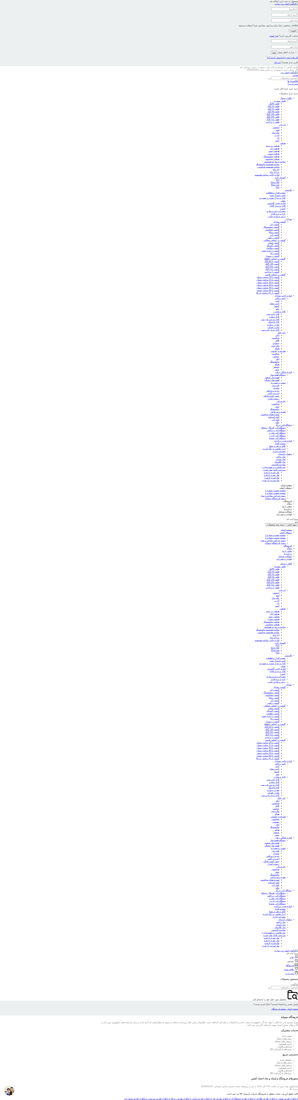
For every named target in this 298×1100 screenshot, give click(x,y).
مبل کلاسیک (280, 462)
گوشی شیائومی (272, 230)
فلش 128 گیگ (272, 114)
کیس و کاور (280, 298)
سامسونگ (274, 362)
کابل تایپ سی (272, 314)
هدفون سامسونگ (271, 156)
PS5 (277, 180)
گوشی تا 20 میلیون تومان (268, 277)
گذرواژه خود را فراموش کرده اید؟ (282, 58)
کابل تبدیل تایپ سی (270, 330)
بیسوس (276, 343)
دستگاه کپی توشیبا (277, 438)
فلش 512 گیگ (272, 119)
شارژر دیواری (273, 325)
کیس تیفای (274, 303)
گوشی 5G (274, 253)
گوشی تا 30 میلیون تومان (268, 282)
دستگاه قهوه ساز (278, 375)
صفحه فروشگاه (279, 1009)
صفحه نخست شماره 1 (275, 490)
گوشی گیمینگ (273, 245)
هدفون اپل (274, 148)
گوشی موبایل (279, 222)
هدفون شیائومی (272, 159)
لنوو (277, 130)
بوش (277, 406)
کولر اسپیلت (273, 417)
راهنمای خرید (286, 1060)
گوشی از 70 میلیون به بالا (267, 293)
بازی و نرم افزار (278, 214)
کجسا (276, 306)
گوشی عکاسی (272, 248)
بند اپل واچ (274, 172)
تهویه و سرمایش (278, 412)
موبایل (289, 219)
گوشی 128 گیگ (272, 264)
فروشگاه (288, 501)
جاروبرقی (281, 401)
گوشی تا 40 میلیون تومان (268, 285)
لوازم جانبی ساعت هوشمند (267, 175)
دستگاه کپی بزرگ (284, 425)
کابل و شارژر (279, 311)
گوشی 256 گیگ (272, 266)
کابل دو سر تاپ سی (270, 319)
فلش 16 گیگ (273, 106)
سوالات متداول (285, 511)
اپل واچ (276, 169)
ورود (274, 52)
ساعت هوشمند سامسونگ (267, 164)
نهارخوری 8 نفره (271, 478)
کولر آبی (275, 420)
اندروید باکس (273, 393)
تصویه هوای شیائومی (269, 414)
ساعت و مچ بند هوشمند (275, 162)
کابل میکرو (274, 317)
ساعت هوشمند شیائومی (268, 167)
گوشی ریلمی (273, 237)
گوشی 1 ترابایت (272, 272)
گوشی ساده (273, 243)
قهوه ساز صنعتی (271, 377)
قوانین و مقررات (284, 514)
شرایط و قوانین (284, 1046)
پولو (277, 309)
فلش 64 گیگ (273, 111)
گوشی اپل (274, 224)
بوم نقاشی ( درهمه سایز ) (274, 467)
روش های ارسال (284, 1038)
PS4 (277, 187)
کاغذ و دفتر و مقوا (277, 446)
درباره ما (288, 509)
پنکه (277, 422)
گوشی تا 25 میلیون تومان (268, 280)
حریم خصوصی (285, 1044)
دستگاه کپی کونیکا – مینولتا (273, 427)
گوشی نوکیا (274, 232)
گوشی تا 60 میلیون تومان (268, 290)
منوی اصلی (292, 525)
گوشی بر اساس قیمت (275, 274)
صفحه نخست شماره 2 (275, 493)
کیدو (277, 301)
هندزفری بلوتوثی (278, 351)
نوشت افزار (280, 443)
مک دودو (275, 346)
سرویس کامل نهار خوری (274, 470)
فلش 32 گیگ (273, 109)
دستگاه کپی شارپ (277, 433)
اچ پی (276, 135)
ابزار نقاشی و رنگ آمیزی (274, 449)
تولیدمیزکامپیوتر (278, 464)
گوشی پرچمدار (272, 256)
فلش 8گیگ (274, 103)
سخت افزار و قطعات (276, 193)
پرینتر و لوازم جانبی (277, 216)
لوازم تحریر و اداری (283, 441)
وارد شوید (273, 36)
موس (283, 201)
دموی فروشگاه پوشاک (275, 498)
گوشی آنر (274, 235)
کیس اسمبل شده (278, 195)
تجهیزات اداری (279, 451)
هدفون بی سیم (272, 146)
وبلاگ (289, 504)
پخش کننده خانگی (271, 396)
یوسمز (276, 367)
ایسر (277, 140)
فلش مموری (280, 101)
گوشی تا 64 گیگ (271, 261)
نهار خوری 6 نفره (271, 475)
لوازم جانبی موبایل (283, 296)
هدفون (283, 143)
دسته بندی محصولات (275, 525)
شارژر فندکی (273, 327)
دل (278, 138)
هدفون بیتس (273, 151)
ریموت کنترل (273, 398)
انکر (277, 335)
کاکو (277, 340)
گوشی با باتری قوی (270, 251)
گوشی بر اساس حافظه (275, 259)
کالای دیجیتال (286, 98)
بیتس (277, 369)
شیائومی (275, 338)
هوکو (277, 348)
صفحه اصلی (286, 485)
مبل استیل (281, 459)
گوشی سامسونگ (271, 227)
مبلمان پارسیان (285, 454)
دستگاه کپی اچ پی (277, 435)
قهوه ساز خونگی (271, 380)
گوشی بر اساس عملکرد (275, 240)
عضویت (293, 30)
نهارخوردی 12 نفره (270, 480)
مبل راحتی (281, 457)
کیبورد (283, 208)
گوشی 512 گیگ (272, 269)
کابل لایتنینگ (273, 322)
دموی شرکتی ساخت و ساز (273, 496)
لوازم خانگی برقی (283, 372)
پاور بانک (282, 332)
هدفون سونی (273, 154)
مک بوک (275, 133)
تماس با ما (287, 506)
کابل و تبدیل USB (278, 206)
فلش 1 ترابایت (272, 122)
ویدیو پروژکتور (272, 391)
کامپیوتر (288, 190)
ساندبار (276, 388)
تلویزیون (275, 385)
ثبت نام (277, 62)
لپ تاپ (282, 125)
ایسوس (276, 127)
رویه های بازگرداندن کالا (281, 1049)
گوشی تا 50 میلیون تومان (268, 288)
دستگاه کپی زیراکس (276, 430)
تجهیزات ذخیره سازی (276, 211)
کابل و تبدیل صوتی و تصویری (272, 198)
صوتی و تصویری (278, 383)
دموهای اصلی (285, 488)
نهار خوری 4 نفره (271, 472)
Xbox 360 (275, 182)
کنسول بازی (280, 177)
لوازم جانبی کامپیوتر (276, 203)
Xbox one (275, 185)
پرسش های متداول (283, 1041)
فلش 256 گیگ (272, 117)
